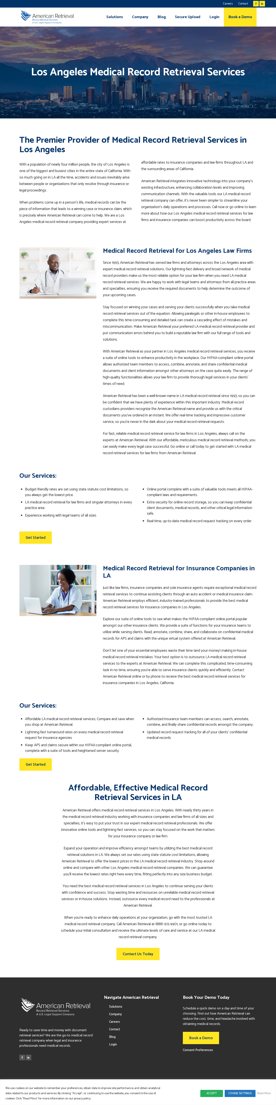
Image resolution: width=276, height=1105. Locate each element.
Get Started (35, 537)
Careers (228, 3)
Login (113, 1044)
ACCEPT (212, 1093)
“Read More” (30, 1098)
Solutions (115, 1006)
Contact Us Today (138, 954)
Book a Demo (201, 1038)
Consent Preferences (198, 1050)
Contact (243, 3)
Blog (112, 1037)
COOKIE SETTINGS (240, 1093)
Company (115, 1014)
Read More (264, 1093)
